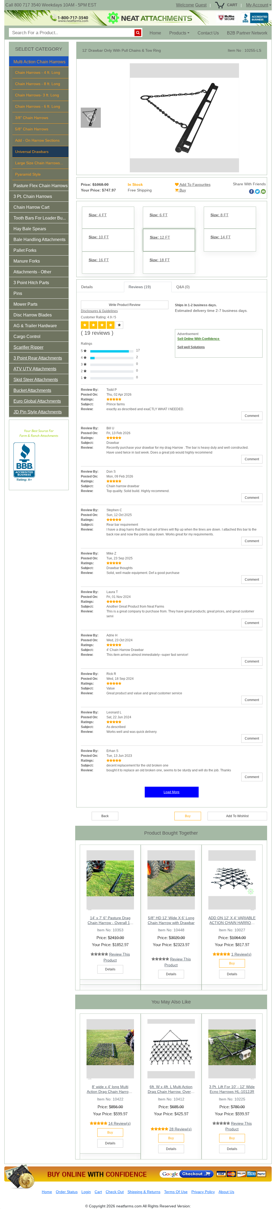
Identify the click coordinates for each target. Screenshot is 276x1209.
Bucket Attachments (32, 390)
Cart (98, 1192)
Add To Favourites (195, 184)
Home (157, 32)
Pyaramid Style (28, 174)
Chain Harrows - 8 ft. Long (37, 84)
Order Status (67, 1192)
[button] (43, 63)
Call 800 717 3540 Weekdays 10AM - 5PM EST (50, 5)
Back (105, 816)
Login (86, 1192)
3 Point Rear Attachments (37, 358)
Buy (182, 190)
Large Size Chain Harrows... (39, 163)
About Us (226, 1192)
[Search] (137, 32)
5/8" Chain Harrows (31, 129)
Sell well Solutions (191, 347)
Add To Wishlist (237, 816)
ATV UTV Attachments (34, 369)
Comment (252, 416)
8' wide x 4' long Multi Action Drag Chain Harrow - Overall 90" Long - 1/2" (110, 1092)
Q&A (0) (183, 287)
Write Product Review (124, 305)
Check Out (115, 1192)
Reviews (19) (140, 287)
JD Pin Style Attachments (37, 412)
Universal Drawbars (32, 151)
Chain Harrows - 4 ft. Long (37, 72)
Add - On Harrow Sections (37, 140)
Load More (172, 792)
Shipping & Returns (143, 1192)
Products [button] (177, 33)
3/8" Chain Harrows (31, 118)
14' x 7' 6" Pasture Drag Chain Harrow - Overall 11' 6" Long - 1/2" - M (110, 923)
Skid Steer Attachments (35, 379)
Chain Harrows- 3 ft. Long (37, 95)
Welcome (185, 5)
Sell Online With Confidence (198, 339)
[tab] (38, 61)
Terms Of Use (176, 1192)
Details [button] (110, 969)
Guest (200, 5)
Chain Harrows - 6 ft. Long (37, 106)
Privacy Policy (203, 1192)
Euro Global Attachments (37, 401)
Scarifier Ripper (28, 347)
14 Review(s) (119, 1123)
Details (87, 287)
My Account (257, 5)
